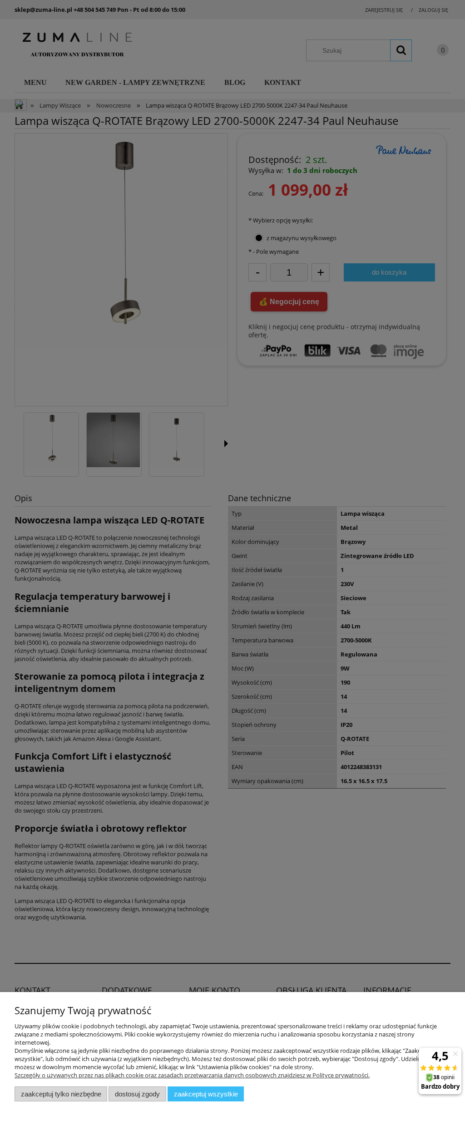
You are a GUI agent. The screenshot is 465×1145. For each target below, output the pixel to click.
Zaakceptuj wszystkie (206, 1094)
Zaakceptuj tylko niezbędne (61, 1094)
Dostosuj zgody (137, 1094)
